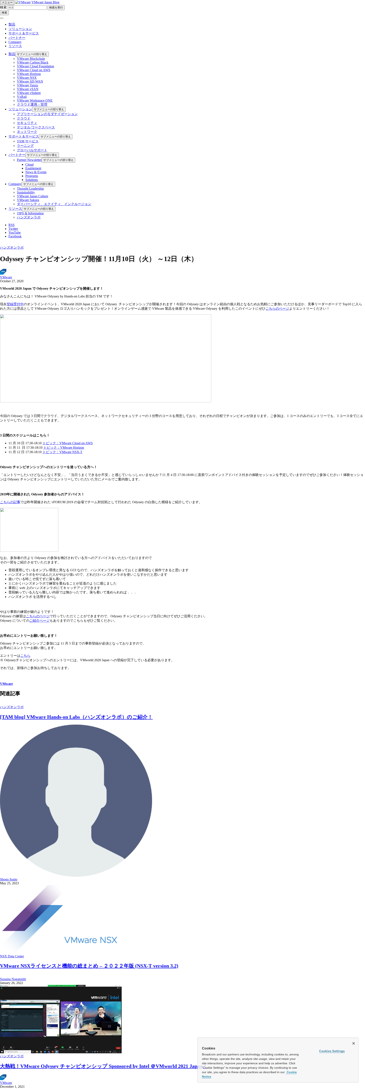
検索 (3, 7)
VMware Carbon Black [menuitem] (32, 62)
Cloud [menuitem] (29, 164)
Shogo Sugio (8, 879)
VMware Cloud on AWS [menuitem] (33, 70)
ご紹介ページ (39, 620)
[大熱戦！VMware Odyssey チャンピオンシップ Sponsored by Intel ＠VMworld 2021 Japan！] (61, 1052)
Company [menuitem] (15, 184)
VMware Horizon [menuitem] (29, 74)
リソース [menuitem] (15, 208)
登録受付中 (15, 304)
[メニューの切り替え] (1, 18)
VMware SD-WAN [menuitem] (30, 81)
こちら (25, 655)
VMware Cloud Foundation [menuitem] (35, 66)
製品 (11, 24)
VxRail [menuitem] (22, 96)
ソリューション (20, 29)
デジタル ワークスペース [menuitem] (36, 127)
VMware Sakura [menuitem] (28, 200)
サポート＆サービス (23, 33)
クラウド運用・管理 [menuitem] (32, 104)
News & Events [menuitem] (35, 172)
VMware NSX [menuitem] (27, 77)
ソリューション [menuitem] (20, 109)
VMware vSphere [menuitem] (29, 93)
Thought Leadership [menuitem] (30, 188)
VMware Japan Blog (45, 2)
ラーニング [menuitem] (25, 145)
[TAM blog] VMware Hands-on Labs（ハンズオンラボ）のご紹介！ (76, 717)
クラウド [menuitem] (23, 118)
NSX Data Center (12, 956)
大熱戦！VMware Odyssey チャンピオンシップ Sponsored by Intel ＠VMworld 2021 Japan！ (104, 1066)
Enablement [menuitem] (33, 168)
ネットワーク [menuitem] (27, 132)
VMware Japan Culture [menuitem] (32, 196)
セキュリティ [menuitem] (27, 123)
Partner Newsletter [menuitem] (29, 160)
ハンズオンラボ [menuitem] (29, 217)
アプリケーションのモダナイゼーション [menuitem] (47, 114)
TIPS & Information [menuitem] (30, 213)
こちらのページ (277, 308)
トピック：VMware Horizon (63, 447)
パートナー (16, 38)
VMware (6, 277)
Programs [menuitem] (31, 176)
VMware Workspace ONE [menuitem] (35, 100)
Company (15, 42)
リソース (15, 46)
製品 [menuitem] (11, 54)
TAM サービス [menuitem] (28, 141)
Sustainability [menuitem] (26, 192)
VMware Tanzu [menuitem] (27, 85)
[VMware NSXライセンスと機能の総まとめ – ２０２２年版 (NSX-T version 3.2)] (61, 952)
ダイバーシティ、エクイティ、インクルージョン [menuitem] (54, 204)
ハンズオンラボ (12, 247)
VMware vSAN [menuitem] (27, 89)
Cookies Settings (332, 1051)
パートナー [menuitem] (16, 155)
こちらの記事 (10, 502)
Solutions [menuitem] (31, 179)
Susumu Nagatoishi (13, 979)
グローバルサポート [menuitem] (32, 150)
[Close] (353, 1043)
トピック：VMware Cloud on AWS (67, 443)
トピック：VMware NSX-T (62, 452)
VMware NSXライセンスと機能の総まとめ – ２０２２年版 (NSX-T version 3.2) (89, 966)
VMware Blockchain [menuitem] (31, 58)
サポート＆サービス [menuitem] (23, 136)
